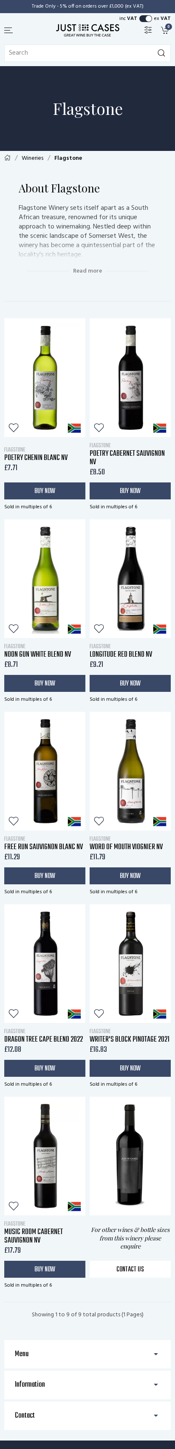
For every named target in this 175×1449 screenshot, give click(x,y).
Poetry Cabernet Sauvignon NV (127, 454)
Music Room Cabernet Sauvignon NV (33, 1232)
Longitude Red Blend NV (121, 650)
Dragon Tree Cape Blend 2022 (43, 1035)
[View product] (44, 377)
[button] (9, 30)
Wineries (32, 158)
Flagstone (68, 158)
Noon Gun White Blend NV (37, 650)
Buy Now (44, 491)
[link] (166, 30)
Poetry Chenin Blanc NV (36, 454)
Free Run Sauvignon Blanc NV (43, 843)
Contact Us (130, 1269)
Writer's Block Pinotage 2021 (129, 1035)
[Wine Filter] (148, 30)
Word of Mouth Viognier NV (126, 843)
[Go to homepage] (87, 30)
